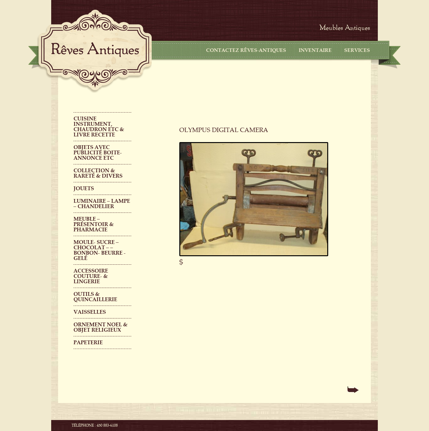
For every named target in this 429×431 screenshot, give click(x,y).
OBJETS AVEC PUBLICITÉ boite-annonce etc (97, 152)
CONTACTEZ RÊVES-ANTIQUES (246, 50)
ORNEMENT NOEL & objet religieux (100, 327)
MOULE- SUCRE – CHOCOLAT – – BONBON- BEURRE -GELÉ (99, 250)
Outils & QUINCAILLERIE (95, 297)
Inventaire (315, 50)
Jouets (83, 188)
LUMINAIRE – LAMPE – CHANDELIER (101, 204)
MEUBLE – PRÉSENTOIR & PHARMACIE (93, 224)
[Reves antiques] (95, 49)
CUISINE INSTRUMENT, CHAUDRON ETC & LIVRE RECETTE (98, 126)
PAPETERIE (88, 342)
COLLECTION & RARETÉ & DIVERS (97, 173)
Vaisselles (89, 312)
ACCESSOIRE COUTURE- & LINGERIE (90, 276)
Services (357, 50)
